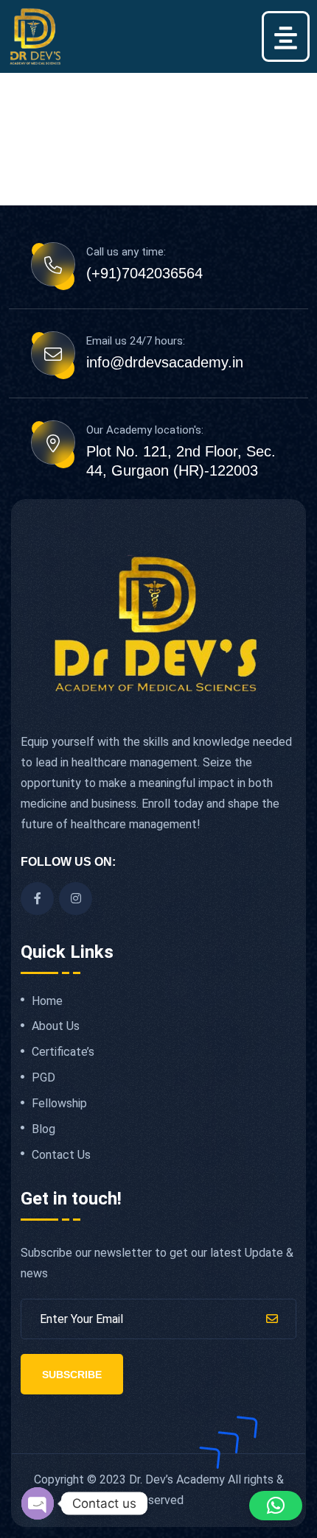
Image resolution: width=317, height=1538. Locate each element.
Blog (43, 1129)
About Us (56, 1026)
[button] (286, 36)
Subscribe (72, 1374)
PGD (43, 1077)
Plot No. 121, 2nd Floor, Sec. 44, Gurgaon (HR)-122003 (181, 461)
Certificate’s (63, 1052)
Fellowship (59, 1103)
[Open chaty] (37, 1503)
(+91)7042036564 (144, 273)
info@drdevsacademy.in (164, 362)
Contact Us (61, 1155)
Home (47, 1001)
